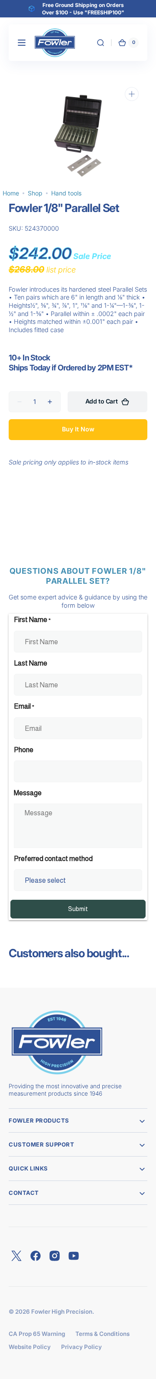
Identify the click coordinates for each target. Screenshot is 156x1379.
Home (11, 193)
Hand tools (66, 193)
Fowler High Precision (61, 1311)
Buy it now (78, 429)
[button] (21, 42)
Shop (35, 193)
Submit (78, 908)
